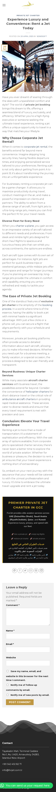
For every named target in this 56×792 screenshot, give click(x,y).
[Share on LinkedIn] (41, 570)
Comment (12, 605)
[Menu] (4, 5)
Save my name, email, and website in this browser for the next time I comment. (27, 675)
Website (11, 657)
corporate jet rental (35, 146)
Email (10, 644)
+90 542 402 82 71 (12, 764)
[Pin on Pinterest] (36, 570)
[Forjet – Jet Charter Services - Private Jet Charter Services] (28, 5)
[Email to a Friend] (30, 570)
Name (10, 630)
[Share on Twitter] (25, 570)
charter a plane (25, 225)
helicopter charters (37, 391)
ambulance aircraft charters (19, 399)
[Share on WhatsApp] (14, 570)
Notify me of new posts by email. (30, 695)
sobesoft (42, 36)
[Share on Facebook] (19, 570)
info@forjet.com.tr (12, 770)
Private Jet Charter (28, 15)
